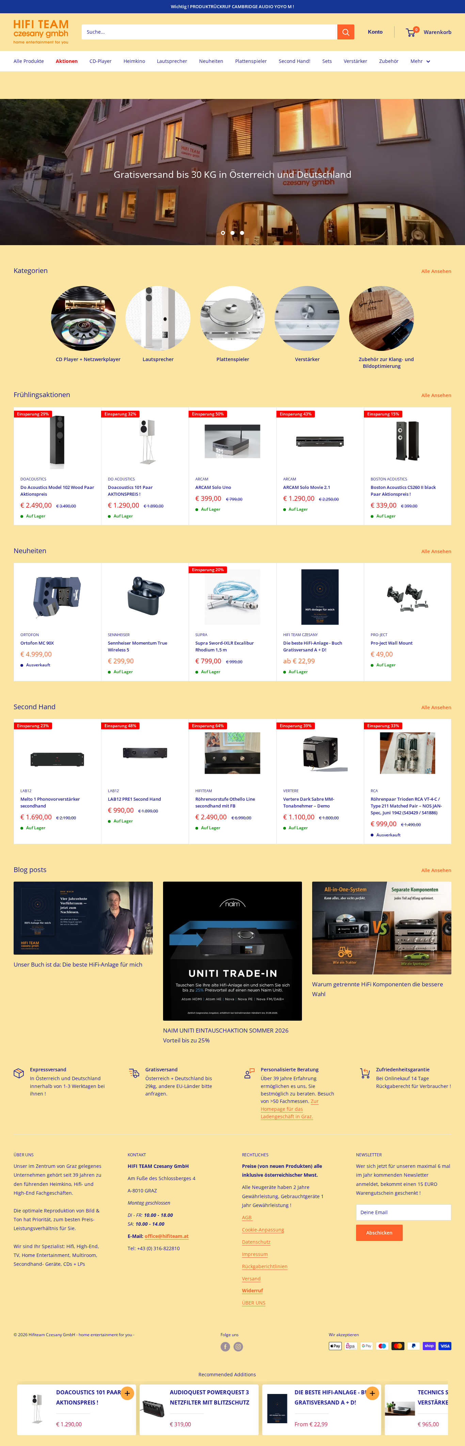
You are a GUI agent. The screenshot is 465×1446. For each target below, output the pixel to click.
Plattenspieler (251, 61)
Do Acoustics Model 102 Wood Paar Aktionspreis (57, 490)
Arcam (201, 478)
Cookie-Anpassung (263, 1229)
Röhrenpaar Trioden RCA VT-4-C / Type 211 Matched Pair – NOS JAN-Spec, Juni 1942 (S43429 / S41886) (406, 806)
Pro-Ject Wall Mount (392, 643)
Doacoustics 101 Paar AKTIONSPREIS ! (130, 490)
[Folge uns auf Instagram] (238, 1346)
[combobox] (209, 32)
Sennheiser (119, 634)
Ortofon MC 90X (37, 643)
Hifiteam (203, 790)
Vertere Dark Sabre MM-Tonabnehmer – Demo (308, 802)
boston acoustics (389, 478)
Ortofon (29, 634)
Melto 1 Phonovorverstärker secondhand (50, 802)
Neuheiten (211, 61)
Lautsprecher (172, 61)
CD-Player (101, 61)
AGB (247, 1217)
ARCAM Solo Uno (213, 487)
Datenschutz (256, 1242)
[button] (127, 1393)
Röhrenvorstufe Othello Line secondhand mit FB (225, 802)
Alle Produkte (29, 61)
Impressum (255, 1254)
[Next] (452, 466)
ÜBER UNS (254, 1302)
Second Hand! (294, 61)
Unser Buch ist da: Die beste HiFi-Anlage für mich (78, 964)
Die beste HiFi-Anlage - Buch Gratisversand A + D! (312, 646)
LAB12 (25, 790)
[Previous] (10, 1408)
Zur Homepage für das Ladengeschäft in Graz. (290, 1109)
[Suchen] (345, 32)
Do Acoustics (121, 478)
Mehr (417, 61)
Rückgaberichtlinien (265, 1266)
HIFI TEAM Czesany (300, 634)
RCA (374, 790)
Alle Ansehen (437, 271)
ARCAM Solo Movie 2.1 (306, 487)
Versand (251, 1278)
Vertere (291, 790)
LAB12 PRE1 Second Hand (134, 799)
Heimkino (134, 61)
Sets (327, 61)
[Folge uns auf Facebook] (225, 1346)
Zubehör (389, 61)
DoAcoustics (33, 478)
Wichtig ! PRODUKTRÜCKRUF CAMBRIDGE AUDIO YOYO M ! (232, 6)
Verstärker (355, 61)
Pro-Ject (379, 634)
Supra (201, 634)
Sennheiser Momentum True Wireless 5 (137, 646)
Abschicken (379, 1232)
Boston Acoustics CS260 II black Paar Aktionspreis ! (403, 490)
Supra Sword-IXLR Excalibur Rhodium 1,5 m (224, 646)
